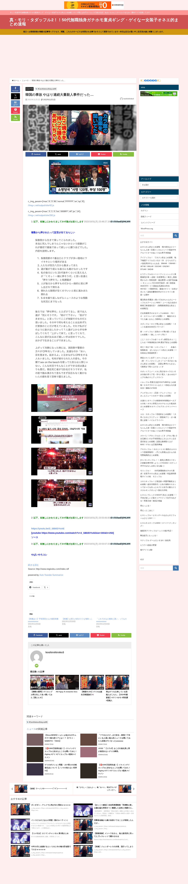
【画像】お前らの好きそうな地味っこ (77, 619)
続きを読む (33, 565)
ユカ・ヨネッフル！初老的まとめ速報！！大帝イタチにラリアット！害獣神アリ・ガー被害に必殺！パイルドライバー (158, 417)
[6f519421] (79, 178)
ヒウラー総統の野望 (148, 545)
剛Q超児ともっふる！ (149, 535)
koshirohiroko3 (129, 99)
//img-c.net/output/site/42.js (41, 205)
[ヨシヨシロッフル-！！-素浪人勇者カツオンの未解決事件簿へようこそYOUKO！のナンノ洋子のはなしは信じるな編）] (158, 463)
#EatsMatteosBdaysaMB (47, 89)
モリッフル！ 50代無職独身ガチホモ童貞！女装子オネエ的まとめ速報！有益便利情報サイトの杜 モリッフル (158, 473)
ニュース (29, 89)
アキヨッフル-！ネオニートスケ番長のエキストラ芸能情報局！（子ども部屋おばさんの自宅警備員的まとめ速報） (158, 452)
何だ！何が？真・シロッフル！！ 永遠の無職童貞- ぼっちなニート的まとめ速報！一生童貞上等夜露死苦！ (158, 350)
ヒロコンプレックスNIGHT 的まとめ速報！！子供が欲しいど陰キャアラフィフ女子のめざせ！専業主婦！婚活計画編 (158, 498)
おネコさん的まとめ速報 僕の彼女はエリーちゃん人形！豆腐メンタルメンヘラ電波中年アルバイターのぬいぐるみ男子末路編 (158, 250)
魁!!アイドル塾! (146, 550)
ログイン (144, 210)
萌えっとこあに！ (147, 510)
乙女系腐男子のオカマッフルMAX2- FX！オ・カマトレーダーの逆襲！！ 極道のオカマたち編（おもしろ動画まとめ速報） (158, 316)
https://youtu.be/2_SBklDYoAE (47, 528)
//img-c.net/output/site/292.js (41, 215)
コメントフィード (148, 222)
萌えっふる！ (145, 506)
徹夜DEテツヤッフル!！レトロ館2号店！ (156, 531)
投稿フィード (146, 216)
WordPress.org (147, 228)
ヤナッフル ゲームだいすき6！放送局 (155, 540)
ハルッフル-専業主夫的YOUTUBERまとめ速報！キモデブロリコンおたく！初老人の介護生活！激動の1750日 (158, 385)
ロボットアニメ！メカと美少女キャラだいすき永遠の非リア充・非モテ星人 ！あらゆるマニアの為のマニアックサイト (158, 374)
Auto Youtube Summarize (51, 575)
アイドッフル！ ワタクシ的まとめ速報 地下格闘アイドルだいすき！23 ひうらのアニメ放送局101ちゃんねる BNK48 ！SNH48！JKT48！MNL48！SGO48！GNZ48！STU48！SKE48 (158, 263)
